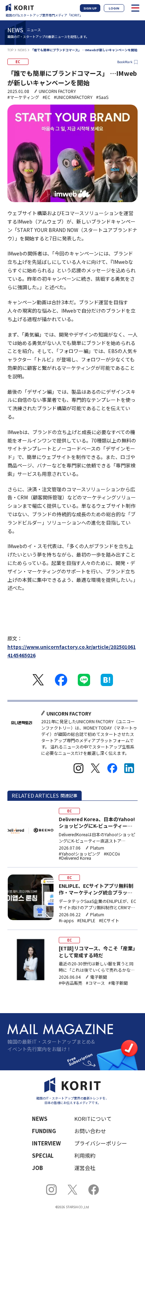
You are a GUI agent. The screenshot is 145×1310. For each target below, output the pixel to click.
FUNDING (44, 1130)
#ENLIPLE (86, 920)
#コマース (95, 983)
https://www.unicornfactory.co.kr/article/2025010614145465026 (71, 651)
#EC (46, 97)
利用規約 (84, 1155)
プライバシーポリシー (100, 1143)
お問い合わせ (90, 1130)
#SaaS (102, 97)
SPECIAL (42, 1155)
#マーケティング (23, 97)
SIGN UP (90, 8)
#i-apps (66, 920)
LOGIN (114, 8)
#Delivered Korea (75, 858)
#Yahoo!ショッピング (79, 854)
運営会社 (84, 1167)
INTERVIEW (46, 1143)
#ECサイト (109, 920)
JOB (37, 1167)
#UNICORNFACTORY (73, 97)
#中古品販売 (70, 983)
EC (17, 61)
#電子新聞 (118, 983)
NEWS (22, 50)
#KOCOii (112, 854)
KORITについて (93, 1118)
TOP (10, 50)
